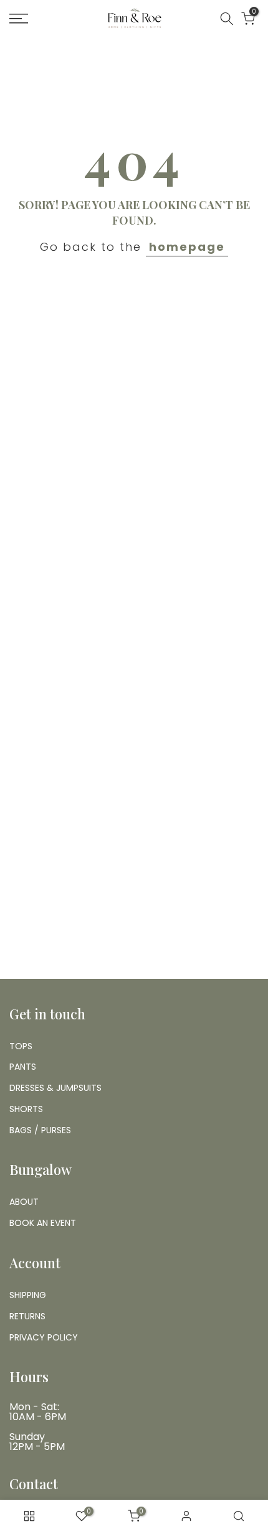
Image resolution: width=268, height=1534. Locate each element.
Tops (20, 1046)
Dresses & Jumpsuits (55, 1088)
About (24, 1201)
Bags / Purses (40, 1130)
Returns (27, 1316)
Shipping (27, 1295)
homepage (187, 247)
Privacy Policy (43, 1337)
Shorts (26, 1109)
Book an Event (42, 1223)
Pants (22, 1066)
